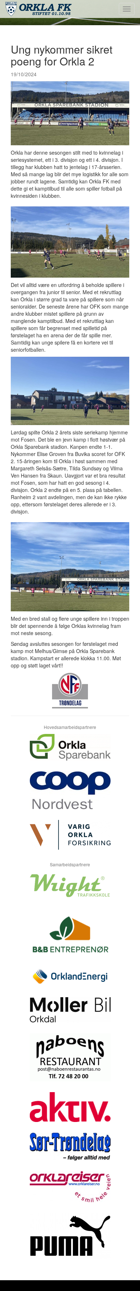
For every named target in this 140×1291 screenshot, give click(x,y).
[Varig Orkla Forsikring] (70, 840)
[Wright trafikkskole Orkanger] (70, 891)
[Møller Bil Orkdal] (70, 1015)
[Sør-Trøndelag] (70, 1152)
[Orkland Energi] (70, 982)
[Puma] (70, 1241)
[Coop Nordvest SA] (70, 795)
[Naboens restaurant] (70, 1062)
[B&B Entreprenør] (70, 939)
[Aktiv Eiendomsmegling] (70, 1112)
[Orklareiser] (70, 1192)
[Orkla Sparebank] (70, 752)
